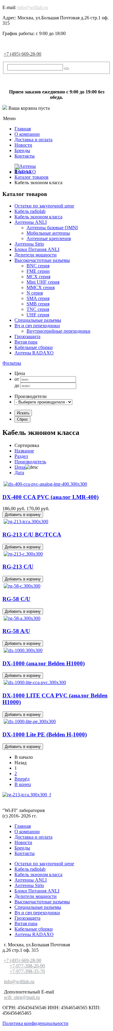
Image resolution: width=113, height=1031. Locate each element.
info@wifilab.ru (32, 7)
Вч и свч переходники (37, 325)
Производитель (30, 461)
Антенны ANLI (30, 222)
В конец (22, 784)
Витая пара (25, 341)
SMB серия (38, 303)
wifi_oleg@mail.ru (22, 997)
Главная (22, 128)
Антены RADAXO (34, 352)
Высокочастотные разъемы (42, 260)
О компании (27, 134)
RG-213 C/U (17, 566)
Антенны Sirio (29, 243)
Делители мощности (35, 254)
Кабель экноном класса (38, 216)
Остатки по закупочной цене (44, 205)
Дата (19, 472)
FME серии (38, 271)
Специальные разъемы (37, 320)
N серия (35, 292)
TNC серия (38, 309)
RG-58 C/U (16, 599)
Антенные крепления (49, 238)
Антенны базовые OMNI (52, 227)
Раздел (21, 456)
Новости (23, 145)
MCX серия (38, 276)
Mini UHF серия (43, 282)
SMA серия (38, 298)
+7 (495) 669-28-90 (22, 54)
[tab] (56, 363)
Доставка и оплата (33, 139)
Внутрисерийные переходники (58, 331)
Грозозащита (27, 336)
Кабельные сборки (33, 347)
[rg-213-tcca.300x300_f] (26, 794)
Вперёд (22, 778)
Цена (19, 467)
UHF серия (38, 314)
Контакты (24, 155)
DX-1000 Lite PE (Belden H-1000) (44, 734)
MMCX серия (41, 287)
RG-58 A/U (16, 631)
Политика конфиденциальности (35, 1023)
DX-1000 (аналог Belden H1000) (43, 663)
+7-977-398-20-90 (27, 965)
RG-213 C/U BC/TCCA (31, 534)
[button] (11, 363)
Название (24, 450)
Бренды (22, 150)
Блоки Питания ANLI (36, 249)
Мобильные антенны (48, 233)
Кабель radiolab (30, 211)
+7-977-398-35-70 (27, 971)
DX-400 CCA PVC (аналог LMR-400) (50, 497)
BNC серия (38, 265)
